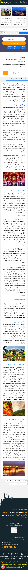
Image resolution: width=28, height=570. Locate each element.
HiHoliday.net (13, 567)
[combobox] (14, 39)
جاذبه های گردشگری (7, 157)
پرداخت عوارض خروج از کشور (11, 558)
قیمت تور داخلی (23, 483)
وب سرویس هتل (6, 554)
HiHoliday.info (19, 567)
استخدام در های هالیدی (19, 537)
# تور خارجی (16, 46)
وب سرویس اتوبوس (23, 556)
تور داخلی (24, 480)
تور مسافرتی (8, 480)
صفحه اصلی (23, 552)
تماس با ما (16, 556)
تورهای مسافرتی (6, 552)
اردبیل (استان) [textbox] (11, 39)
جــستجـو (13, 43)
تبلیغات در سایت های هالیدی (18, 539)
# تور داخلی (10, 46)
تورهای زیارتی (5, 240)
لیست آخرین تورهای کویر (19, 299)
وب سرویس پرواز (14, 554)
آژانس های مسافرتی (15, 552)
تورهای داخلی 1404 (13, 483)
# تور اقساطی (22, 46)
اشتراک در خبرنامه (4, 556)
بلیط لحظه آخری (22, 554)
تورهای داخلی (16, 480)
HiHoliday (17, 523)
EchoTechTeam (19, 525)
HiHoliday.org (8, 567)
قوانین (11, 556)
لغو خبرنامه (21, 558)
